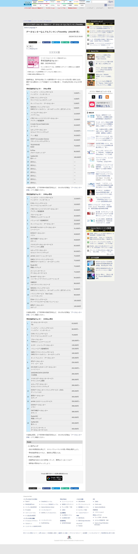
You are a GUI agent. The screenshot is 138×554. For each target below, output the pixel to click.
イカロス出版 (80, 499)
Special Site (94, 51)
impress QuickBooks (100, 507)
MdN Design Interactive (84, 520)
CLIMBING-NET (66, 518)
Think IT (27, 501)
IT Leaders (28, 510)
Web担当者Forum (29, 504)
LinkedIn (76, 42)
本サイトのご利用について (30, 533)
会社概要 (85, 533)
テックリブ (79, 523)
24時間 (97, 24)
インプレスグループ (94, 533)
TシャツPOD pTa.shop (101, 517)
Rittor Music (63, 499)
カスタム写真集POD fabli (101, 520)
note (66, 42)
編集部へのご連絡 (62, 533)
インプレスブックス (46, 520)
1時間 (89, 24)
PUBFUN (95, 510)
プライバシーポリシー (75, 533)
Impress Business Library (47, 507)
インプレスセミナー (46, 510)
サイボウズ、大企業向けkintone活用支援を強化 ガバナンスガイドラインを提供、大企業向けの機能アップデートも (102, 32)
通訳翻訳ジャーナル (83, 507)
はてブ (57, 42)
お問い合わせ (42, 533)
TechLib (80, 526)
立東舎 (63, 510)
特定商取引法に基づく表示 (108, 533)
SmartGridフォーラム (46, 501)
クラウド (81, 8)
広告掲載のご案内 (52, 533)
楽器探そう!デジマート (68, 504)
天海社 (96, 501)
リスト (39, 42)
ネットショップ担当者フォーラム (49, 504)
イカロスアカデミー (83, 512)
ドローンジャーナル (30, 512)
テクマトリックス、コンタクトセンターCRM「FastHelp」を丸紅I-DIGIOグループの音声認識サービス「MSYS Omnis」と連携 (104, 161)
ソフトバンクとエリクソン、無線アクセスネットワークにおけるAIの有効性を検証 (104, 174)
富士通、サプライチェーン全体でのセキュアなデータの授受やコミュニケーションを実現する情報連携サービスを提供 (104, 215)
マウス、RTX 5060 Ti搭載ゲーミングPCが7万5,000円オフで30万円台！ (104, 69)
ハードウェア (90, 8)
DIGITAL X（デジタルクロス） (49, 512)
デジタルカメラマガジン (31, 520)
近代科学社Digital (66, 523)
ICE (94, 499)
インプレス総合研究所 (31, 507)
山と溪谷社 (63, 512)
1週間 (104, 24)
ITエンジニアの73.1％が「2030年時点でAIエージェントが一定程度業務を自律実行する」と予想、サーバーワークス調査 (101, 28)
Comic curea (98, 504)
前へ (31, 46)
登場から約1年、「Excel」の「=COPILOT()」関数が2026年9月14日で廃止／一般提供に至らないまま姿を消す (101, 239)
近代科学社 (63, 520)
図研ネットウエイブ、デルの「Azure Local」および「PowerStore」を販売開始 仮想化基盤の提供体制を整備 (100, 206)
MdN (78, 515)
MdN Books (81, 518)
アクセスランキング (97, 21)
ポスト (34, 42)
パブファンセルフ (99, 512)
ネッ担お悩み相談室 (30, 515)
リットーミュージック (67, 501)
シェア (47, 42)
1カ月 (111, 24)
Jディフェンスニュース (84, 504)
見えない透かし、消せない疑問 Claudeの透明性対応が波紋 (104, 276)
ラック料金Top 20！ (32, 48)
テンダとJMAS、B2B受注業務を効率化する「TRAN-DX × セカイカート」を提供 (104, 220)
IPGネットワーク (97, 515)
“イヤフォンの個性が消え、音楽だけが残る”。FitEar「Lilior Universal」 (104, 57)
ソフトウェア (99, 8)
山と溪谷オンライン (67, 515)
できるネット (28, 523)
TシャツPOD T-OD (67, 507)
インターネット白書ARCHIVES (33, 526)
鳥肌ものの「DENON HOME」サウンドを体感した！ (104, 76)
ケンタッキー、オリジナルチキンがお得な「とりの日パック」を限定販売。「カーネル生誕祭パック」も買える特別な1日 (101, 243)
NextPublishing (45, 523)
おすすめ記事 (95, 257)
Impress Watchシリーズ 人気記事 (101, 228)
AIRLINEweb (81, 501)
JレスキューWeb (82, 510)
